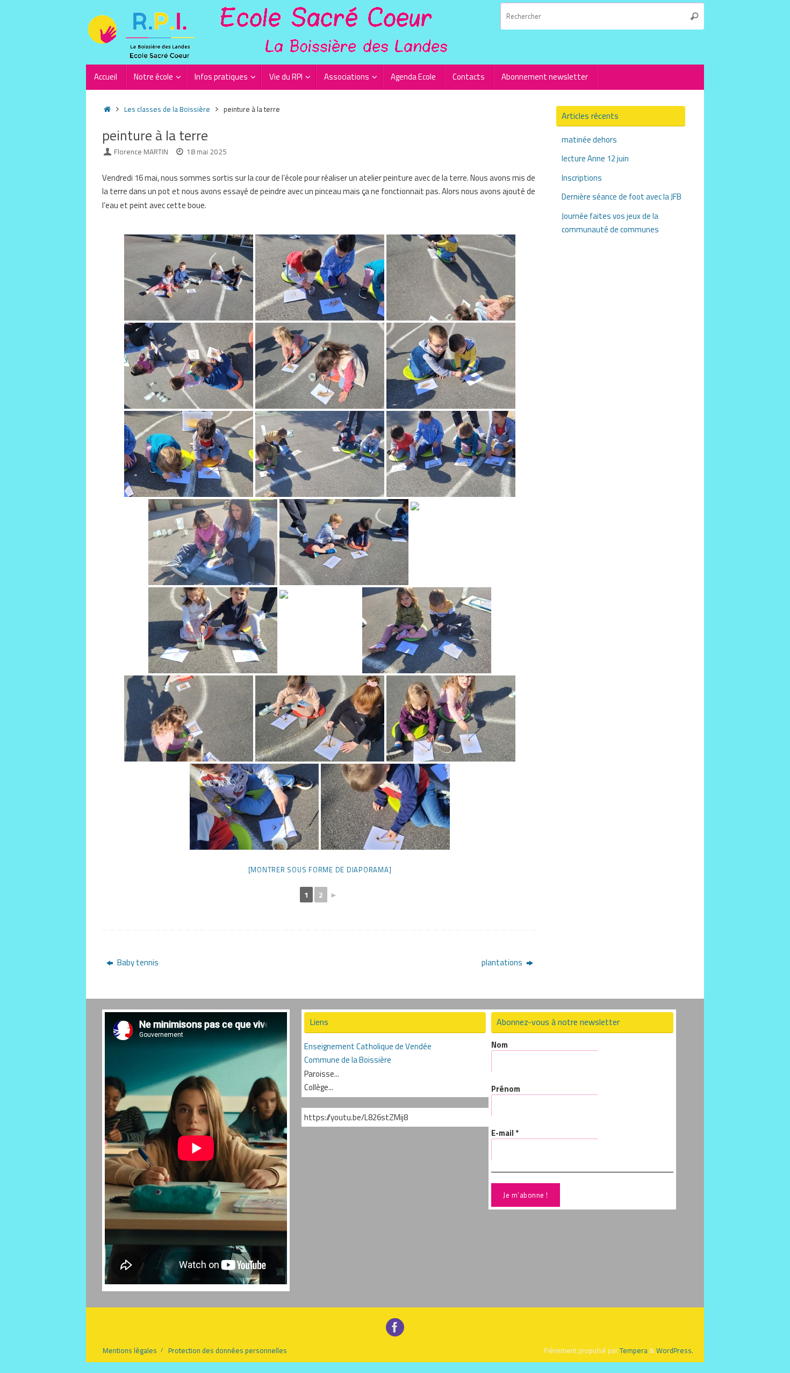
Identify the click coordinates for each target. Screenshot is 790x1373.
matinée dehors (589, 139)
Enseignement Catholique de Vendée (368, 1046)
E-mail (505, 1133)
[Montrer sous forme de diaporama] (320, 869)
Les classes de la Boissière (167, 109)
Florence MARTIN (141, 151)
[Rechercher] (694, 16)
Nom (499, 1045)
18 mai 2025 (206, 151)
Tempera (634, 1350)
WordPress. (674, 1350)
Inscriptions (582, 178)
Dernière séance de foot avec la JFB (621, 196)
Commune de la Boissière (347, 1060)
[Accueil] (107, 109)
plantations (503, 962)
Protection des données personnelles (227, 1350)
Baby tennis (137, 962)
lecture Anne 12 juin (595, 158)
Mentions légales (130, 1350)
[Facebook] (395, 1327)
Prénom (505, 1089)
